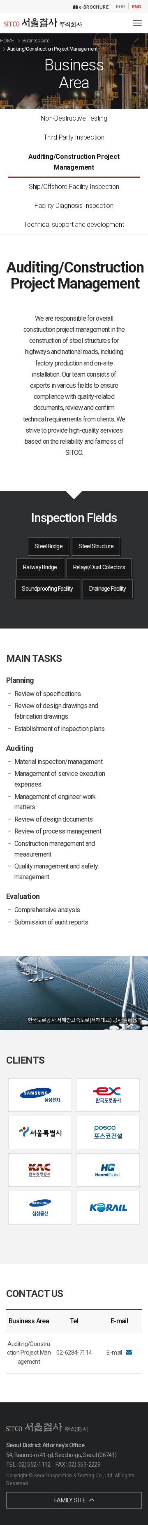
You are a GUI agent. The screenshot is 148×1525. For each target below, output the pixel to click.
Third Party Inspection (74, 137)
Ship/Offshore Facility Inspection (74, 187)
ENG (136, 7)
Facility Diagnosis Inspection (74, 206)
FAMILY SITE (70, 1500)
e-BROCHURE (93, 7)
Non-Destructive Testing (74, 118)
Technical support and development (74, 224)
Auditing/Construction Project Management (73, 162)
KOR (120, 7)
